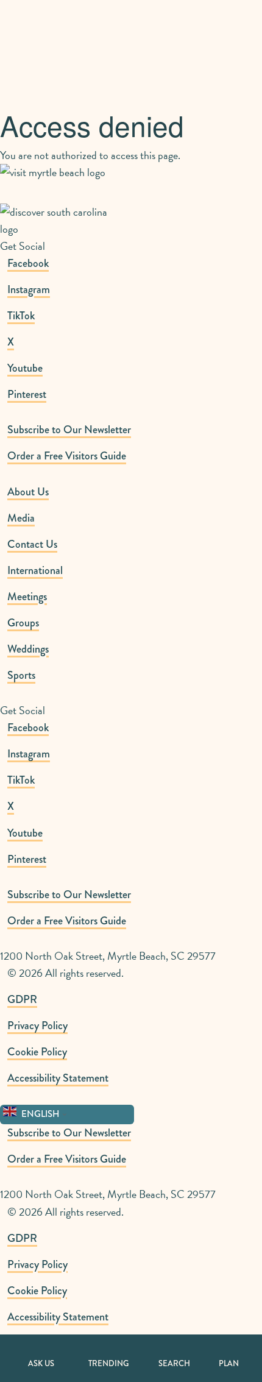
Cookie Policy (37, 1052)
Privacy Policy (37, 1025)
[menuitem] (134, 429)
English (39, 1114)
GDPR (22, 999)
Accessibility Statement (57, 1078)
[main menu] (241, 19)
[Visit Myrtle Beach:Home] (53, 34)
